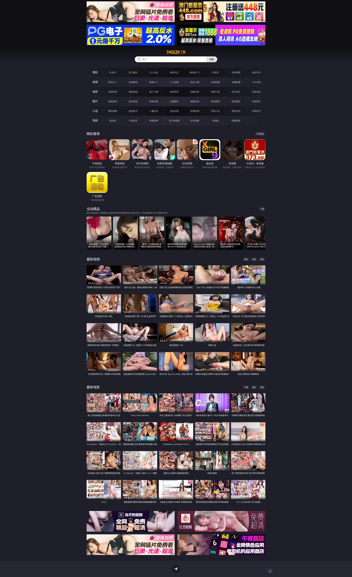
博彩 (95, 72)
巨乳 (254, 259)
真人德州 (133, 72)
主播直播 (236, 82)
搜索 (212, 59)
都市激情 (112, 111)
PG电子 (112, 72)
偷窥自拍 (112, 101)
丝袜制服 (215, 82)
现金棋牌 (236, 72)
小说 (95, 111)
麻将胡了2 (195, 72)
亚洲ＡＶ (112, 82)
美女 (246, 259)
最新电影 (93, 387)
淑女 (254, 387)
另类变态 (256, 91)
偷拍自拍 (133, 91)
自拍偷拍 (133, 82)
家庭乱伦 (133, 111)
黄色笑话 (236, 111)
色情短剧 (236, 120)
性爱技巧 (256, 111)
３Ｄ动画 (174, 82)
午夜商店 (133, 120)
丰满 (246, 387)
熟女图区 (236, 101)
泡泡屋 (215, 120)
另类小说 (215, 111)
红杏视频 (194, 120)
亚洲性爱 (112, 91)
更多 (262, 259)
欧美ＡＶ (153, 82)
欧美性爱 (174, 91)
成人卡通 (153, 91)
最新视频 (93, 259)
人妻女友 (153, 111)
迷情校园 (194, 111)
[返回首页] (270, 571)
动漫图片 (174, 101)
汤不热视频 (174, 120)
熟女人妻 (194, 82)
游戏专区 (174, 72)
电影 (95, 92)
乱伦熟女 (236, 91)
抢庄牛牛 (256, 72)
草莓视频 (153, 120)
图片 (95, 101)
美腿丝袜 (194, 101)
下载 (262, 209)
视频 (95, 82)
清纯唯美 (215, 101)
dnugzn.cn (176, 52)
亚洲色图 (133, 101)
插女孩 (112, 120)
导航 (95, 120)
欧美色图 (153, 101)
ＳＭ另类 (256, 82)
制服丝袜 (194, 91)
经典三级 (215, 91)
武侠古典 (174, 111)
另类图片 (256, 101)
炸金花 (215, 72)
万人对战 (153, 72)
